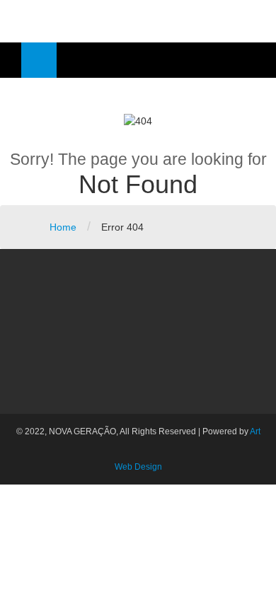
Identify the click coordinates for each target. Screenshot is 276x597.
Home (63, 227)
